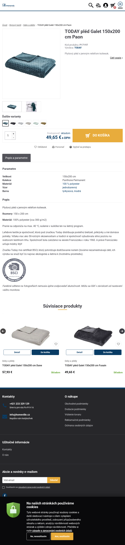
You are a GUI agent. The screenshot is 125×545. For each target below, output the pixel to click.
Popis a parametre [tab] (16, 157)
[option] (12, 106)
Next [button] (122, 331)
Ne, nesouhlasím (38, 536)
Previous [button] (3, 331)
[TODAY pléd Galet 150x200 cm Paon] (5, 123)
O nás (5, 455)
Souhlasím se (28, 487)
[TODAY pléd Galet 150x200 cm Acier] (21, 123)
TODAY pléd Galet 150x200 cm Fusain (85, 365)
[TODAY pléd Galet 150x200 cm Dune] (28, 123)
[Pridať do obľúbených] (56, 344)
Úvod (4, 25)
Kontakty (7, 449)
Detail (17, 352)
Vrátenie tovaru (73, 414)
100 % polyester (70, 183)
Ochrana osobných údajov (79, 425)
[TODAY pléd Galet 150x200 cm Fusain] (13, 123)
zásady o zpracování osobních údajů (52, 530)
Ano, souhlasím (62, 536)
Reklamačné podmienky (78, 420)
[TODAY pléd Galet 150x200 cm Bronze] (43, 123)
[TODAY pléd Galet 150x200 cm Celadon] (36, 123)
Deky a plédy (29, 25)
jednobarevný (69, 187)
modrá (77, 191)
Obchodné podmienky (76, 403)
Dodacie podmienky (75, 409)
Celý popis (115, 57)
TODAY (78, 47)
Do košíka (45, 352)
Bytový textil (15, 25)
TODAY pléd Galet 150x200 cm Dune (22, 365)
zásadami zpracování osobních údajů (34, 487)
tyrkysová (67, 191)
